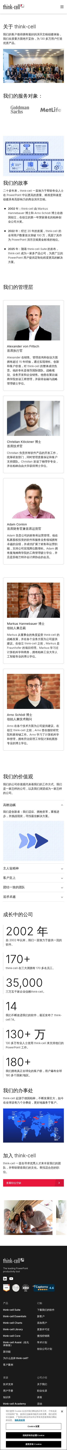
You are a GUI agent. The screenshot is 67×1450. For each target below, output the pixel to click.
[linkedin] (5, 1278)
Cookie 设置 (33, 1426)
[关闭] (62, 1411)
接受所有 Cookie (33, 1444)
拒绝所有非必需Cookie (33, 1435)
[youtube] (11, 1278)
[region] (33, 1428)
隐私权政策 (20, 1420)
